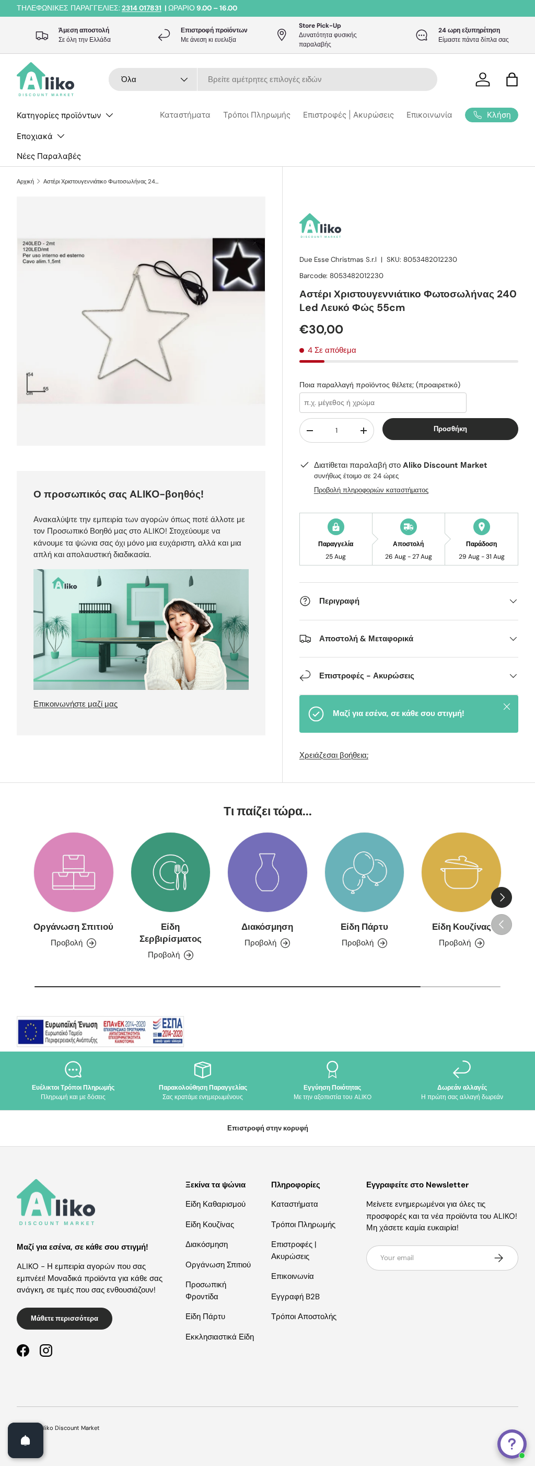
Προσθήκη (450, 428)
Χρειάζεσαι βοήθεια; (333, 755)
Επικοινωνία (429, 115)
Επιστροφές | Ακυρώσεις (348, 115)
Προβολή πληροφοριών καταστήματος (371, 490)
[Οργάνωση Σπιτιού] (73, 872)
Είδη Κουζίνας (461, 926)
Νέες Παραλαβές (49, 156)
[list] (144, 325)
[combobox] (273, 79)
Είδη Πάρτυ (364, 926)
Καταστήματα (185, 115)
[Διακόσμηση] (267, 872)
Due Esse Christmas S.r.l (338, 259)
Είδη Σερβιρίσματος (170, 932)
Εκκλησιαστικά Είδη (219, 1337)
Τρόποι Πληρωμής (256, 115)
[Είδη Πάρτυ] (364, 872)
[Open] (25, 1440)
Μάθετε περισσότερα (64, 1318)
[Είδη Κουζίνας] (461, 872)
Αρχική (25, 181)
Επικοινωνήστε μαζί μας (75, 704)
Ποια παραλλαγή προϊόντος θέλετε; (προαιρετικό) (379, 384)
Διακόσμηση (267, 926)
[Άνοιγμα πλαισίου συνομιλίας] (512, 1444)
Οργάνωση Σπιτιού (73, 926)
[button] (512, 79)
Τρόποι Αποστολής (303, 1316)
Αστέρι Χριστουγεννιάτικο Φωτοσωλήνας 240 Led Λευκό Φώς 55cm (102, 181)
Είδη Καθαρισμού (215, 1204)
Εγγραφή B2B (295, 1296)
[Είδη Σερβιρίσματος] (171, 872)
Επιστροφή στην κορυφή (267, 1128)
